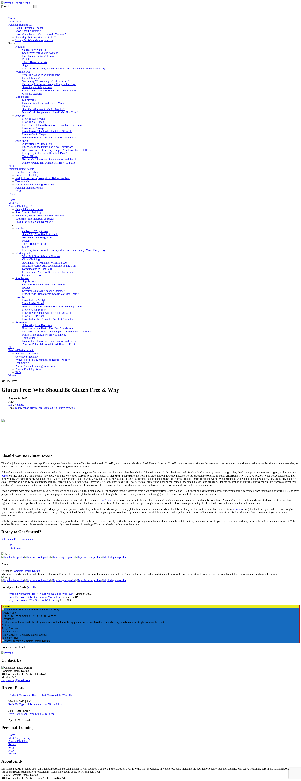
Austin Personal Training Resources (35, 184)
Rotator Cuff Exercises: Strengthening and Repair (49, 159)
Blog (11, 165)
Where (12, 193)
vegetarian (107, 499)
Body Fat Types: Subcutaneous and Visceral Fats (35, 597)
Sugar (25, 65)
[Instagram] (113, 557)
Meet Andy (14, 21)
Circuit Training (31, 77)
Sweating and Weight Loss (37, 87)
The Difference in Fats (34, 62)
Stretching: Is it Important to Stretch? (35, 37)
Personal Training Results (29, 187)
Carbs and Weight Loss (35, 49)
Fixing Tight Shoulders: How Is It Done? (44, 153)
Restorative (21, 140)
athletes (237, 509)
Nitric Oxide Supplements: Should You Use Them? (50, 112)
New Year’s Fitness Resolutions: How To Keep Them (52, 124)
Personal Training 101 (20, 24)
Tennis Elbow (30, 156)
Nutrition (20, 46)
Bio (10, 544)
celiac (18, 407)
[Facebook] (37, 557)
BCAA (26, 106)
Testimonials (22, 181)
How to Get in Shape (34, 134)
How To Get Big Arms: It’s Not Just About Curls (49, 137)
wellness (19, 404)
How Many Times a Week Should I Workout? (40, 34)
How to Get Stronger (33, 128)
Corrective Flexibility (27, 175)
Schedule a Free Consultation (17, 539)
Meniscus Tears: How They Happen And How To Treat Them (56, 150)
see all (31, 587)
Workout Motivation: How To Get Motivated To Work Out (40, 593)
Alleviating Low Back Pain (37, 143)
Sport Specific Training (28, 30)
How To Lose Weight (34, 118)
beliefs (5, 475)
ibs (73, 407)
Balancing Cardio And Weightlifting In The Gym (49, 84)
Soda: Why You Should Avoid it (40, 52)
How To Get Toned (33, 121)
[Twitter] (12, 557)
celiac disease (30, 407)
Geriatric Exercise (32, 93)
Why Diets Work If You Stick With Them (31, 600)
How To (20, 115)
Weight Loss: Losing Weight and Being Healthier (42, 178)
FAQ (18, 190)
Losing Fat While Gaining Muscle (34, 40)
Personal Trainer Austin (21, 168)
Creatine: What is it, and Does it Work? (43, 103)
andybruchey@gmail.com (15, 680)
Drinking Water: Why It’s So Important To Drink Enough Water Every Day (63, 68)
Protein (26, 59)
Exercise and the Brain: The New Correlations (47, 146)
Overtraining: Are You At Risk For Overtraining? (49, 90)
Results (12, 744)
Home (11, 18)
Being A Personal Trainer (29, 27)
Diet (10, 404)
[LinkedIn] (88, 557)
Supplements (22, 96)
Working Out (22, 71)
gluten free (64, 407)
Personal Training (18, 741)
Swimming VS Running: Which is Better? (45, 81)
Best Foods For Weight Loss (38, 56)
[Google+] (62, 557)
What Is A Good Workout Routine (41, 74)
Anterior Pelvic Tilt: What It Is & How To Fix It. (49, 162)
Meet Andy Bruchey (19, 738)
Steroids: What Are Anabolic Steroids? (43, 109)
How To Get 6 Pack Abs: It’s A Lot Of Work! (47, 131)
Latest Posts (14, 548)
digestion (44, 407)
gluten (53, 407)
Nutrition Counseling (26, 172)
